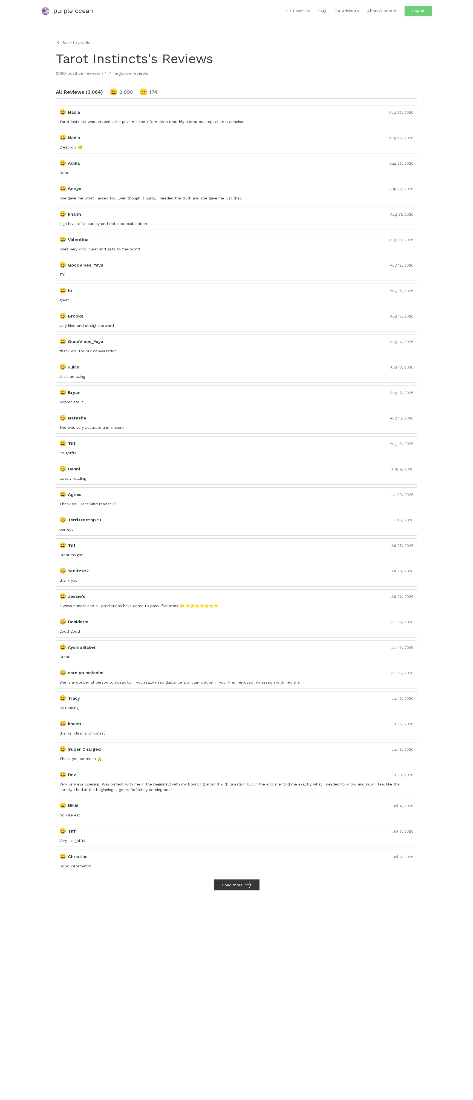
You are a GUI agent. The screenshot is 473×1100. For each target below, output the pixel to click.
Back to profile (76, 42)
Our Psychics (297, 10)
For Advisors (346, 10)
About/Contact (381, 10)
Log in (418, 11)
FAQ (322, 10)
